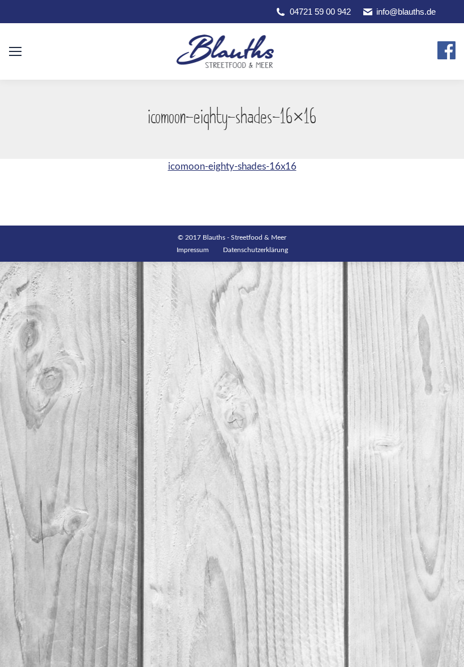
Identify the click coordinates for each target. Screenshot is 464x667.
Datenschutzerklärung (255, 249)
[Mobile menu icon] (15, 51)
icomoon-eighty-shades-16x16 (232, 166)
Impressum (193, 249)
